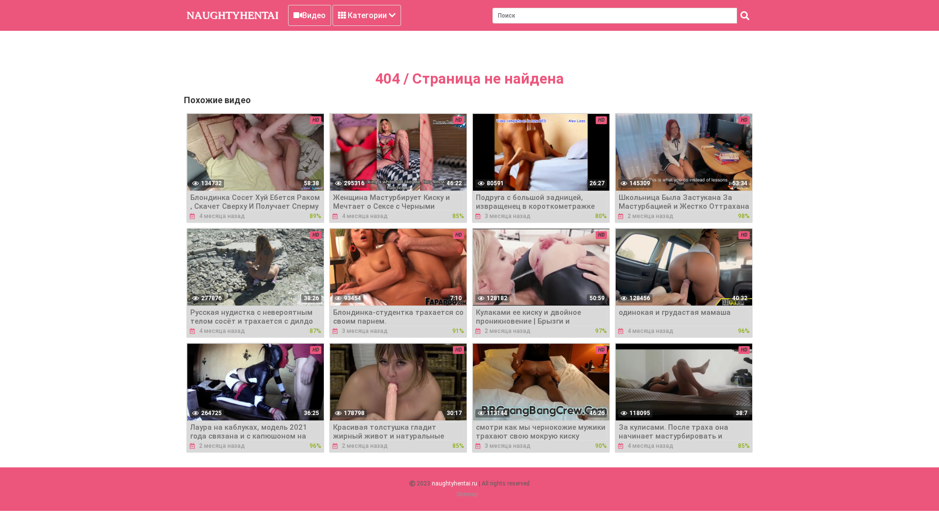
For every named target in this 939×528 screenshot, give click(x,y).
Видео (314, 15)
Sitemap (467, 494)
